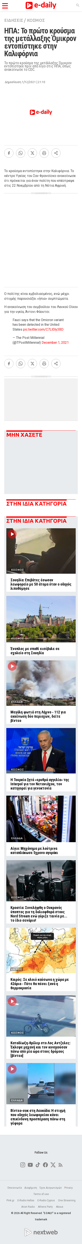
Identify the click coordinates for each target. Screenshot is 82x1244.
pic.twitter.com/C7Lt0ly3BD (43, 329)
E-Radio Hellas (26, 1200)
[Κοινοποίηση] (56, 153)
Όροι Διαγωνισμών (51, 1187)
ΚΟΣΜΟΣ (36, 20)
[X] (32, 153)
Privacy (68, 1187)
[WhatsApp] (20, 153)
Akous (59, 1206)
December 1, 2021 (55, 343)
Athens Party (45, 1206)
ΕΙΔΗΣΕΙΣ (13, 20)
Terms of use (41, 1194)
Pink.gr (11, 1200)
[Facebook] (8, 153)
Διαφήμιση (30, 1187)
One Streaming (66, 1200)
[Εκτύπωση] (44, 153)
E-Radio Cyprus (46, 1200)
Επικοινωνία (15, 1187)
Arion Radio (28, 1206)
